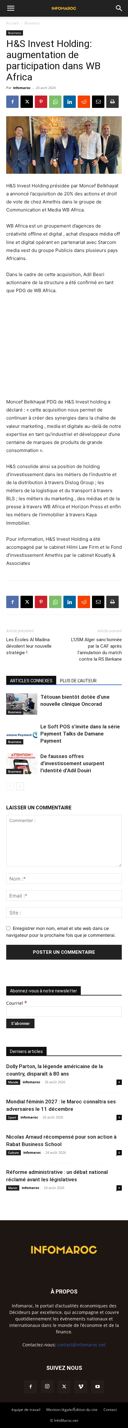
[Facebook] (12, 102)
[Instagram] (47, 1386)
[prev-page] (10, 786)
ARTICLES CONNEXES (31, 680)
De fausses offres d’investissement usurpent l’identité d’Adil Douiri (72, 763)
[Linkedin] (69, 102)
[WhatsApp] (55, 102)
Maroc (12, 1188)
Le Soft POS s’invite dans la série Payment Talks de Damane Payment (80, 733)
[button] (11, 8)
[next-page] (20, 786)
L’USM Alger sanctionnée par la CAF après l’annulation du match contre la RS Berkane (96, 649)
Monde (13, 1082)
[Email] (98, 102)
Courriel (16, 1003)
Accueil (12, 23)
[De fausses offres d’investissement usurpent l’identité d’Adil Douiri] (21, 763)
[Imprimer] (112, 102)
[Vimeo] (81, 1387)
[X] (27, 102)
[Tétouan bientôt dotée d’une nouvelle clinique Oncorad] (21, 704)
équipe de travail (25, 1409)
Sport (12, 1117)
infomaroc (22, 87)
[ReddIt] (84, 102)
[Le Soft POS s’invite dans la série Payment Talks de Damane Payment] (21, 733)
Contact (110, 1409)
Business (32, 23)
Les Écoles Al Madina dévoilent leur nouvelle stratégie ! (29, 646)
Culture (13, 1152)
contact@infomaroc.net (81, 1345)
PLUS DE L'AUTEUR (78, 680)
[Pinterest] (41, 102)
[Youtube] (97, 1387)
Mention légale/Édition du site (72, 1409)
